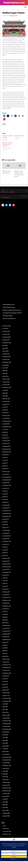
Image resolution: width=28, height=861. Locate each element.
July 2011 (5, 645)
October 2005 (6, 793)
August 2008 (6, 732)
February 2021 (6, 379)
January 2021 (6, 382)
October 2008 (6, 726)
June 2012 (5, 614)
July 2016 (5, 491)
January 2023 (6, 334)
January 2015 (6, 533)
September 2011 (7, 639)
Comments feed (7, 831)
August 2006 (6, 768)
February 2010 (6, 692)
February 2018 (6, 440)
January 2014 (6, 561)
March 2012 (6, 622)
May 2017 (5, 463)
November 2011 (7, 634)
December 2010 (7, 664)
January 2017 (6, 474)
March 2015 (6, 527)
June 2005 (5, 802)
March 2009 (6, 712)
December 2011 (7, 631)
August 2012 (6, 608)
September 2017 (7, 451)
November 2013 (7, 566)
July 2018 (5, 429)
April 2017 (5, 466)
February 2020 (6, 398)
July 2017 (5, 457)
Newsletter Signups (7, 315)
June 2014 (5, 550)
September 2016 (7, 485)
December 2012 (7, 597)
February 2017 (6, 471)
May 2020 (5, 393)
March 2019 (6, 412)
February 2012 (6, 625)
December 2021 (7, 356)
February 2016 (6, 505)
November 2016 (7, 479)
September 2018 (7, 426)
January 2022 (6, 354)
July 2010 (5, 678)
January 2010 (6, 695)
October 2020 (6, 384)
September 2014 (7, 541)
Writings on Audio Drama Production (12, 310)
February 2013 (6, 592)
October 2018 (6, 423)
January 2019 (6, 418)
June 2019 (5, 410)
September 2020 (7, 387)
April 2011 (5, 653)
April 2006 (5, 776)
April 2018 (5, 435)
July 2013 (5, 578)
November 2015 (7, 513)
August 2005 (6, 796)
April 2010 (5, 687)
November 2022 (7, 337)
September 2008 (7, 729)
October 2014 (6, 538)
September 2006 (7, 765)
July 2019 (5, 407)
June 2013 (5, 580)
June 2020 (5, 390)
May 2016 (5, 496)
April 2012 (5, 620)
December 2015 (7, 510)
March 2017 (6, 468)
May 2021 (5, 370)
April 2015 (5, 524)
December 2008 (7, 720)
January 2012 (6, 628)
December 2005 (7, 788)
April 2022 (5, 348)
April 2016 (5, 499)
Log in (4, 825)
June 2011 (5, 648)
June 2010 (5, 681)
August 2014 (6, 544)
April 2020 (5, 395)
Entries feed (6, 828)
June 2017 (5, 460)
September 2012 (7, 606)
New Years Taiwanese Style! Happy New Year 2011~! (7, 144)
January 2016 (6, 508)
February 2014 (6, 558)
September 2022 (7, 342)
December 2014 (7, 536)
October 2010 (6, 670)
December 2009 (7, 698)
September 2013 (7, 572)
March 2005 (6, 810)
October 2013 (6, 569)
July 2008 (5, 734)
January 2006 (6, 785)
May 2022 (5, 345)
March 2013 (6, 589)
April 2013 (5, 586)
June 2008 (5, 737)
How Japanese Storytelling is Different (12, 313)
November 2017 (7, 449)
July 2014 (5, 547)
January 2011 (6, 662)
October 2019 (6, 401)
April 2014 (5, 555)
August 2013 (6, 575)
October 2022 (6, 339)
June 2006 (5, 771)
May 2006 (5, 774)
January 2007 (6, 754)
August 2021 (6, 365)
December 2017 (7, 446)
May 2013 (5, 583)
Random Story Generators (9, 318)
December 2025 (7, 326)
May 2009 (5, 706)
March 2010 (6, 690)
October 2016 (6, 482)
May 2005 (5, 804)
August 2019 (6, 404)
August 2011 (6, 642)
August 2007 (6, 746)
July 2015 (5, 522)
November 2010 (7, 667)
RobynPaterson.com (14, 2)
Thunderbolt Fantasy (19, 135)
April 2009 (5, 709)
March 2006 (6, 779)
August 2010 (6, 676)
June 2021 (5, 367)
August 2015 (6, 519)
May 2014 (5, 552)
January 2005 (6, 816)
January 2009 (6, 718)
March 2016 (6, 502)
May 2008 (5, 740)
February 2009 (6, 715)
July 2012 (5, 611)
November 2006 (7, 760)
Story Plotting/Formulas (9, 307)
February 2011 (6, 659)
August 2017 (6, 454)
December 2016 (7, 477)
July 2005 (5, 799)
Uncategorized (13, 15)
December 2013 (7, 564)
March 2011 (6, 656)
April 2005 (5, 807)
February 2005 (6, 813)
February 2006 (6, 782)
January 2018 (6, 443)
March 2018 (6, 438)
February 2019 (6, 415)
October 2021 (6, 359)
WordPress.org (7, 834)
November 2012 (7, 600)
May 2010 (5, 684)
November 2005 (7, 790)
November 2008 (7, 723)
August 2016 (6, 488)
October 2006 (6, 762)
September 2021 (7, 362)
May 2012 (5, 617)
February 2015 (6, 530)
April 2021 (5, 373)
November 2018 (7, 421)
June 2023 (5, 328)
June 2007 (5, 748)
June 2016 (5, 494)
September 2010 (7, 673)
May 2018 (5, 432)
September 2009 (7, 701)
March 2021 (6, 376)
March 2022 (6, 351)
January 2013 (6, 594)
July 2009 (5, 704)
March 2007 (6, 751)
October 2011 (6, 636)
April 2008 (5, 743)
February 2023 (6, 331)
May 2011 (5, 650)
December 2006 (7, 757)
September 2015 (7, 516)
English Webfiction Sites (9, 304)
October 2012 (6, 603)
